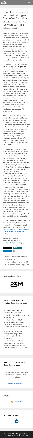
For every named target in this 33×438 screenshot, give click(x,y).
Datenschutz (24, 435)
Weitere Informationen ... (16, 384)
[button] (7, 248)
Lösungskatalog (8, 243)
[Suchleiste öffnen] (21, 2)
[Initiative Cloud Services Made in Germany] (4, 2)
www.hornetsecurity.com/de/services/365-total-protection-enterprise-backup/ (16, 232)
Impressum (15, 435)
